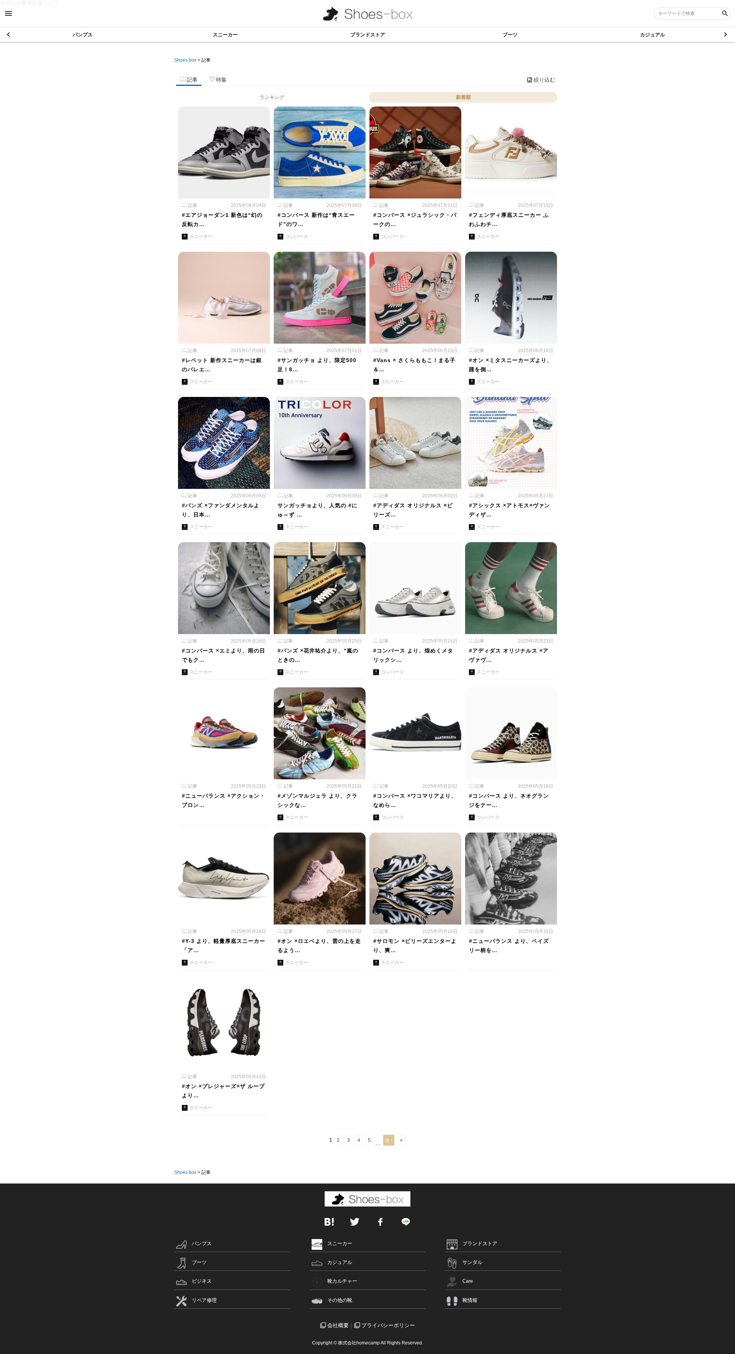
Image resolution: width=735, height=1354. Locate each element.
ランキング (272, 97)
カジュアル (652, 35)
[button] (726, 34)
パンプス (83, 35)
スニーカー (225, 35)
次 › (388, 1140)
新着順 (463, 97)
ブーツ (510, 35)
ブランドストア (367, 35)
